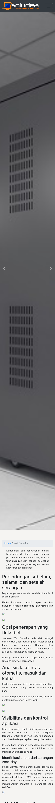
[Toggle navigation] (49, 6)
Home (7, 543)
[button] (4, 269)
